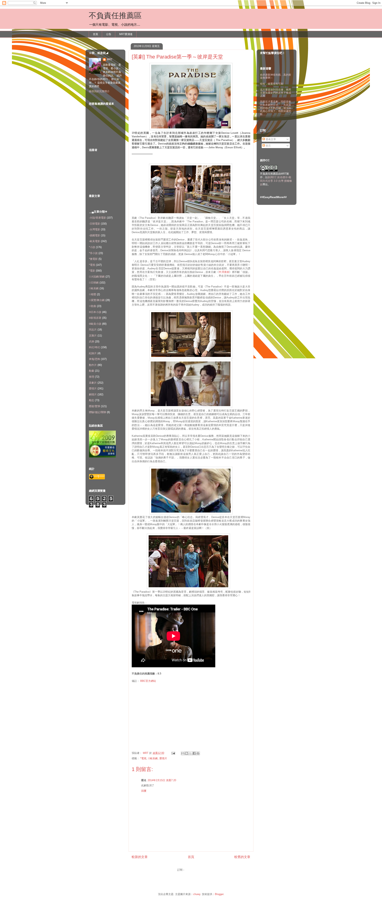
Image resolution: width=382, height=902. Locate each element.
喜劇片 (93, 382)
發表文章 (270, 139)
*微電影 (93, 258)
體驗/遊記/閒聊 (97, 412)
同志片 (93, 329)
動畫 (91, 370)
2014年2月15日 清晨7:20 (162, 780)
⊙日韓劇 (94, 282)
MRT (109, 59)
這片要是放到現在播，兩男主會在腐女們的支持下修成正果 (275, 92)
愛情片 (163, 758)
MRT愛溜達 (126, 34)
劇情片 (93, 394)
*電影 (92, 270)
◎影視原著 (95, 317)
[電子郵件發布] (173, 753)
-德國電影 (94, 235)
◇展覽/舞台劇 (97, 300)
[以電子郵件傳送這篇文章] (183, 753)
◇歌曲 (92, 306)
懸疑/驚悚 (94, 406)
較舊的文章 (242, 857)
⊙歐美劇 (153, 758)
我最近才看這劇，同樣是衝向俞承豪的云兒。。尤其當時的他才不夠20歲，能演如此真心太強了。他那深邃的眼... (275, 107)
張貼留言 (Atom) (195, 869)
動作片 (93, 365)
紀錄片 (93, 353)
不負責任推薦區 (115, 15)
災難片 (93, 335)
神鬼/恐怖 (94, 359)
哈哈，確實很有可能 (271, 83)
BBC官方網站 (148, 680)
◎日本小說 (95, 312)
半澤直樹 (224, 272)
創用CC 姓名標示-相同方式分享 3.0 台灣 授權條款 (276, 181)
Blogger (219, 894)
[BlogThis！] (187, 753)
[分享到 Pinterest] (198, 753)
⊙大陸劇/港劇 (97, 276)
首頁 (95, 34)
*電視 (143, 758)
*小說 (92, 247)
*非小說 (93, 253)
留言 (268, 145)
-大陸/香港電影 (97, 217)
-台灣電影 (94, 229)
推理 (91, 376)
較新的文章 (140, 857)
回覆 (143, 790)
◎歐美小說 (95, 323)
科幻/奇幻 (94, 347)
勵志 (91, 400)
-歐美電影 (94, 241)
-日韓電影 (94, 223)
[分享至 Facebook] (194, 753)
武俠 (91, 341)
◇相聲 (92, 294)
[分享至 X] (190, 753)
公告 (108, 34)
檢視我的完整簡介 (99, 91)
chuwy (196, 894)
